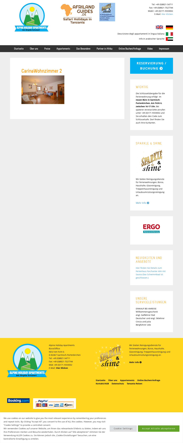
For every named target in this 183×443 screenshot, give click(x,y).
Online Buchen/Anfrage (148, 380)
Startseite (100, 380)
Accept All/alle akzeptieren (158, 428)
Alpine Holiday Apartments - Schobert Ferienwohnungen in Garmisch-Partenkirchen (31, 17)
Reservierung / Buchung (151, 65)
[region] (91, 427)
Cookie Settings (123, 428)
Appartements (127, 380)
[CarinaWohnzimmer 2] (42, 103)
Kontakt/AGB (102, 383)
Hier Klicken (167, 14)
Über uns (112, 380)
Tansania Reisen (134, 383)
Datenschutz (118, 383)
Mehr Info (141, 202)
